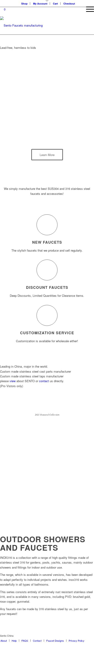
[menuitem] (3, 640)
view (13, 381)
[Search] (77, 9)
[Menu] (87, 9)
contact (44, 381)
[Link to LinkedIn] (90, 635)
